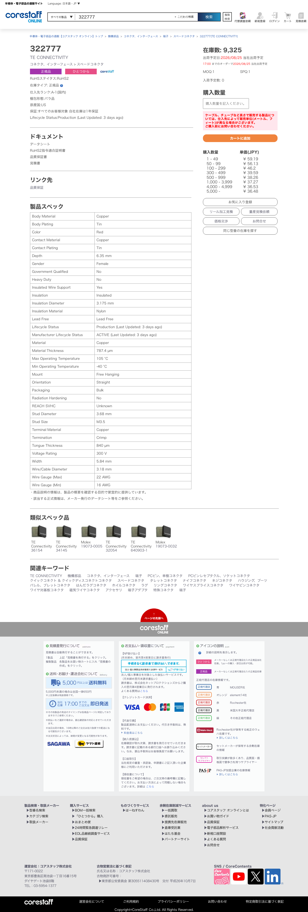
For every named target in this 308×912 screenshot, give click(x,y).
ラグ (144, 585)
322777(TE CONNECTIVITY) (219, 36)
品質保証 (37, 187)
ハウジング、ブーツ (252, 580)
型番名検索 (37, 810)
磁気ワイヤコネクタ (84, 590)
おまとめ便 (83, 822)
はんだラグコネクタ (91, 585)
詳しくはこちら (228, 737)
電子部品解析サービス (223, 827)
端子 (165, 36)
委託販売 (171, 816)
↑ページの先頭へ (154, 616)
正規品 (46, 71)
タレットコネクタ (163, 580)
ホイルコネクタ (124, 585)
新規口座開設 (216, 833)
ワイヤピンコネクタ (244, 585)
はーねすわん (135, 810)
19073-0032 (166, 546)
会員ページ (272, 810)
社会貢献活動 (274, 827)
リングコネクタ (165, 585)
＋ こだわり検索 (184, 16)
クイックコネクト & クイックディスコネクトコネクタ (71, 580)
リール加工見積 (221, 211)
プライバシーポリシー (173, 901)
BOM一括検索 (85, 810)
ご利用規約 (131, 901)
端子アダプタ (138, 590)
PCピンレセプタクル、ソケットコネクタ (219, 576)
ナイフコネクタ (194, 580)
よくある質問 (216, 839)
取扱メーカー (38, 822)
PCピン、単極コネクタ (165, 576)
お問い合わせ (217, 901)
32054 (111, 550)
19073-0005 (91, 546)
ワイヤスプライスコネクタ (203, 585)
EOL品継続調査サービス (92, 833)
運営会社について (91, 901)
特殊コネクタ (163, 590)
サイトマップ (274, 822)
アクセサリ (114, 590)
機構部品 (113, 36)
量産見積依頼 (259, 211)
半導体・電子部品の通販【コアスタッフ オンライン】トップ (66, 36)
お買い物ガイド (218, 816)
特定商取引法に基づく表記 (265, 901)
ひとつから (81, 71)
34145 (61, 550)
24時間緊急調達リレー (91, 827)
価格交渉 (221, 221)
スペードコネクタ (184, 36)
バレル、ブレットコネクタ (50, 585)
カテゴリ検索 (38, 816)
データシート (40, 144)
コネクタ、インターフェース (141, 36)
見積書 (35, 163)
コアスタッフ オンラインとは (228, 810)
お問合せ (259, 221)
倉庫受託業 (172, 827)
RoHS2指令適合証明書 (47, 150)
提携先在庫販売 (176, 822)
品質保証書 (38, 157)
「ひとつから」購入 (89, 816)
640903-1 (139, 550)
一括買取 (171, 810)
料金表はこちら (133, 732)
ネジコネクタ (222, 580)
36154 (36, 550)
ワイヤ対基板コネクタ (47, 590)
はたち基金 (172, 833)
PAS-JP (270, 816)
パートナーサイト (177, 839)
